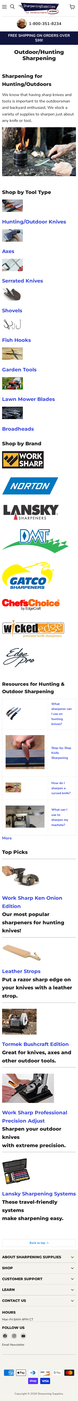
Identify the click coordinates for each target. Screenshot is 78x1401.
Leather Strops (21, 971)
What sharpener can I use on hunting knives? (61, 714)
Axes (8, 251)
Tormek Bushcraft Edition (35, 1044)
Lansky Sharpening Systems (39, 1194)
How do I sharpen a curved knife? (61, 788)
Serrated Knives (22, 281)
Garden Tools (19, 369)
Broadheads (18, 429)
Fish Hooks (16, 340)
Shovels (12, 310)
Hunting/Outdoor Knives (34, 222)
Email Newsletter (13, 1345)
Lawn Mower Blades (28, 399)
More (7, 838)
